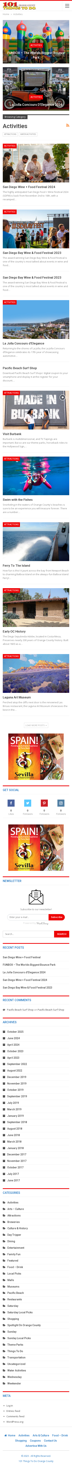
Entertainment (15, 1247)
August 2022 (14, 1070)
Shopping (13, 1318)
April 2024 (13, 1044)
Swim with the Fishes (18, 499)
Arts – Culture (15, 1209)
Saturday (12, 1305)
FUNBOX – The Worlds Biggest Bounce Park (36, 55)
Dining (11, 1241)
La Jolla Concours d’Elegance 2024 (36, 105)
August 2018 (14, 1128)
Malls (10, 1280)
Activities (36, 45)
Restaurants (14, 1299)
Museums (13, 1286)
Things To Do (15, 1351)
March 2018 (14, 1141)
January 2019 (15, 1115)
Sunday (11, 1331)
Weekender (14, 1383)
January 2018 (15, 1148)
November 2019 (16, 1083)
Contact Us (50, 1440)
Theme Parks (15, 1344)
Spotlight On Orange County (24, 1325)
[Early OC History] (36, 607)
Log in (9, 1405)
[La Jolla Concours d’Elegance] (36, 319)
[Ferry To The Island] (36, 541)
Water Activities (28, 134)
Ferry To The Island (16, 565)
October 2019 (15, 1089)
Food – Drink (15, 1267)
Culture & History (17, 1228)
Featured (12, 1260)
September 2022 (17, 1064)
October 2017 (15, 1167)
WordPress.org (14, 1421)
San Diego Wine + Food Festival (22, 957)
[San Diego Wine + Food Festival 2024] (36, 163)
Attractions (10, 134)
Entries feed (13, 1411)
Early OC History (14, 631)
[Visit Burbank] (36, 410)
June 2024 (13, 1038)
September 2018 (17, 1122)
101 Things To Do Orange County (36, 1461)
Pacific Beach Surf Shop (20, 368)
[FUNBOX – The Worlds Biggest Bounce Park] (36, 42)
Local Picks (14, 1273)
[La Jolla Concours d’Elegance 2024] (36, 89)
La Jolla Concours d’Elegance (23, 343)
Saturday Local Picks (20, 1312)
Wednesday (14, 1376)
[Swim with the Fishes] (36, 476)
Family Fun (13, 1254)
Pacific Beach (15, 1292)
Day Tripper (14, 1234)
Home (11, 1435)
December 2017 (16, 1154)
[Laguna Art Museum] (36, 673)
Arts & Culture (41, 1435)
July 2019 (13, 1102)
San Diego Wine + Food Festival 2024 (29, 187)
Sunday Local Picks (19, 1338)
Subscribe (56, 917)
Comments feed (15, 1416)
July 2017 (13, 1173)
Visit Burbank (12, 434)
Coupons (35, 1440)
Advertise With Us (36, 1445)
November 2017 (16, 1160)
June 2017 (13, 1180)
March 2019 (14, 1109)
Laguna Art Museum (17, 697)
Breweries (13, 1222)
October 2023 (15, 1051)
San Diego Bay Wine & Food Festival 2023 (32, 253)
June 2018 (13, 1135)
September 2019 (17, 1096)
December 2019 (16, 1077)
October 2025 (15, 1031)
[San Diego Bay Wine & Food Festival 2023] (36, 229)
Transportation (16, 1357)
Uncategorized (16, 1364)
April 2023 (13, 1057)
